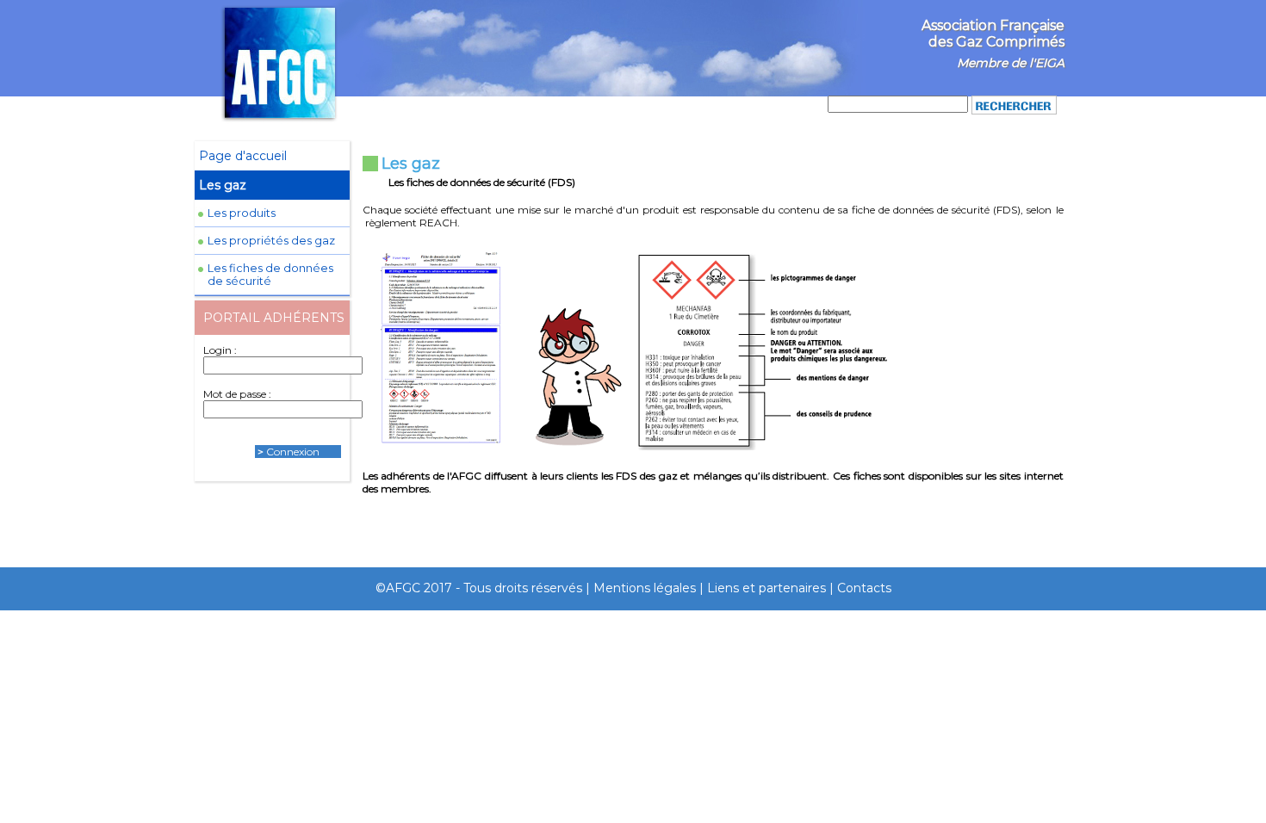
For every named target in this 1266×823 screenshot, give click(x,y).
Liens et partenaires (766, 588)
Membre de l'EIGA (1010, 63)
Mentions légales (644, 588)
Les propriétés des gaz (271, 240)
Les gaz (222, 185)
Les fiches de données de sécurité (270, 275)
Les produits (242, 213)
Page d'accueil (243, 156)
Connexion (293, 451)
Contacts (864, 588)
